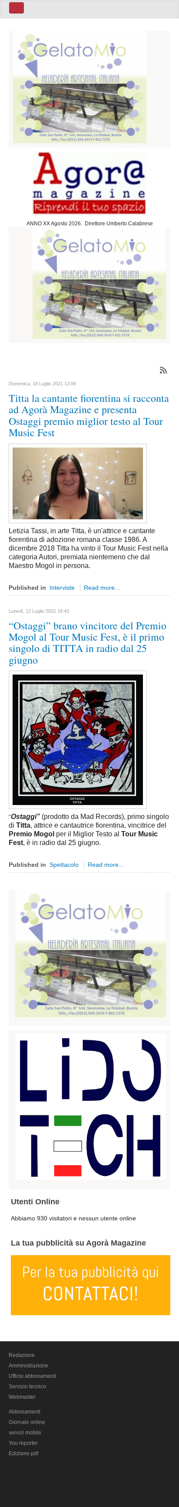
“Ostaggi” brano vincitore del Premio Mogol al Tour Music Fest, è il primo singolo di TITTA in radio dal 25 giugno (87, 642)
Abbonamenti (24, 1412)
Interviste (62, 587)
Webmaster (22, 1397)
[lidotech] (90, 1105)
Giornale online (27, 1422)
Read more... (102, 587)
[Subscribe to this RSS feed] (163, 370)
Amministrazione (28, 1366)
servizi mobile (25, 1433)
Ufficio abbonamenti (32, 1376)
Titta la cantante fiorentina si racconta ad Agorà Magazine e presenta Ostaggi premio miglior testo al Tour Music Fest (89, 415)
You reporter (23, 1443)
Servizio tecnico (27, 1386)
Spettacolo (64, 864)
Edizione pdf (23, 1453)
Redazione (22, 1355)
